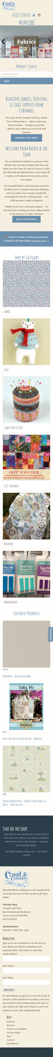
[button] (39, 15)
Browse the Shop (26, 137)
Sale (6, 369)
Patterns (8, 544)
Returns (11, 1025)
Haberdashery (11, 602)
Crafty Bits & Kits (13, 427)
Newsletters (13, 1043)
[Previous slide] (3, 41)
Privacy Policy (14, 1032)
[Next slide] (49, 41)
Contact (11, 1039)
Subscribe (50, 634)
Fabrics (26, 41)
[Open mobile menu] (26, 22)
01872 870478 (10, 919)
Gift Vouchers (11, 486)
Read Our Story (26, 219)
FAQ (9, 1036)
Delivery (11, 1021)
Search (6, 81)
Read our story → (40, 240)
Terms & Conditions (17, 1028)
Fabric (7, 311)
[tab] (21, 54)
